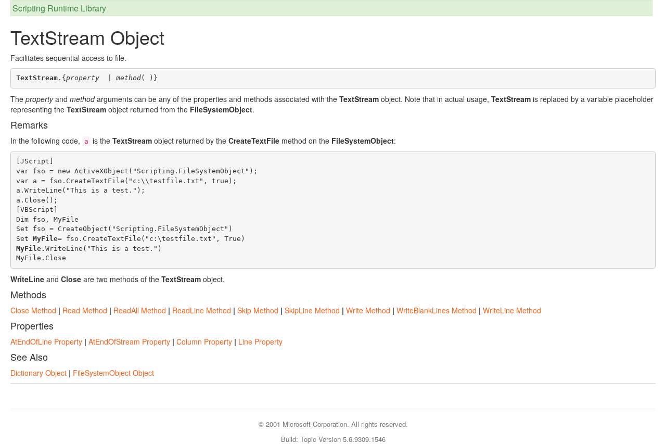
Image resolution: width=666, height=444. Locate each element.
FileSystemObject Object (113, 372)
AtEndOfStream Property (129, 341)
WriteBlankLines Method (436, 310)
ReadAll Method (139, 310)
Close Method (33, 310)
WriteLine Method (512, 310)
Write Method (368, 310)
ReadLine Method (201, 310)
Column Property (204, 341)
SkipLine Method (312, 310)
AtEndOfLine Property (46, 341)
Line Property (260, 341)
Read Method (84, 310)
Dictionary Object (38, 372)
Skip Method (257, 310)
